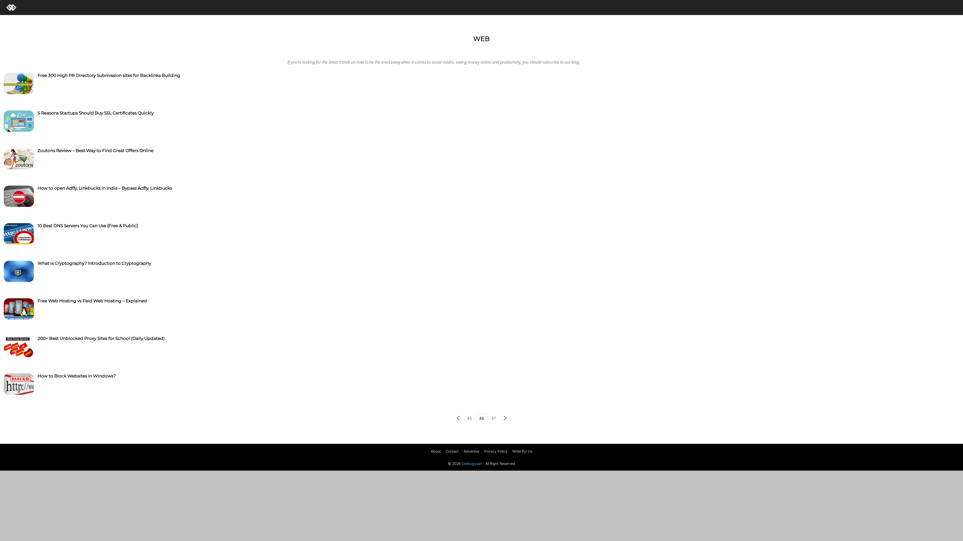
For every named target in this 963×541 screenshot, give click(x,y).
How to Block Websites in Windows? (77, 375)
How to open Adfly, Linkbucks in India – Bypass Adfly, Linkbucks (105, 188)
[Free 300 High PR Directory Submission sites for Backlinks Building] (19, 84)
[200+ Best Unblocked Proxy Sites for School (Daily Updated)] (19, 347)
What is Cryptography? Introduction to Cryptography (94, 263)
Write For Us (522, 451)
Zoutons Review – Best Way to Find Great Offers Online (95, 150)
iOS (61, 50)
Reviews (75, 50)
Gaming (48, 50)
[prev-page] (458, 419)
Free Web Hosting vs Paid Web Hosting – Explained (92, 300)
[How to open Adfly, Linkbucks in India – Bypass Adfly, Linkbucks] (19, 197)
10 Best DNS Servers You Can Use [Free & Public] (88, 225)
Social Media (135, 50)
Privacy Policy (495, 451)
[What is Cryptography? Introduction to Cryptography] (19, 272)
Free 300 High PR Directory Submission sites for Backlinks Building (109, 75)
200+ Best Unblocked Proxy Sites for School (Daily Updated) (101, 338)
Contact (452, 451)
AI (16, 50)
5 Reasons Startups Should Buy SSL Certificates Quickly (96, 112)
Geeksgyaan (472, 463)
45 (469, 418)
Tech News (170, 50)
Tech (153, 50)
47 (493, 418)
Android (30, 50)
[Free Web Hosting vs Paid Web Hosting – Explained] (19, 309)
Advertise (471, 451)
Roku (90, 50)
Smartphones (109, 50)
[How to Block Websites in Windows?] (19, 384)
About (436, 451)
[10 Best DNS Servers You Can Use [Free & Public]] (19, 234)
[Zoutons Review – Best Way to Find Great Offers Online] (19, 159)
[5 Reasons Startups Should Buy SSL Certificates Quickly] (19, 121)
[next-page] (505, 419)
